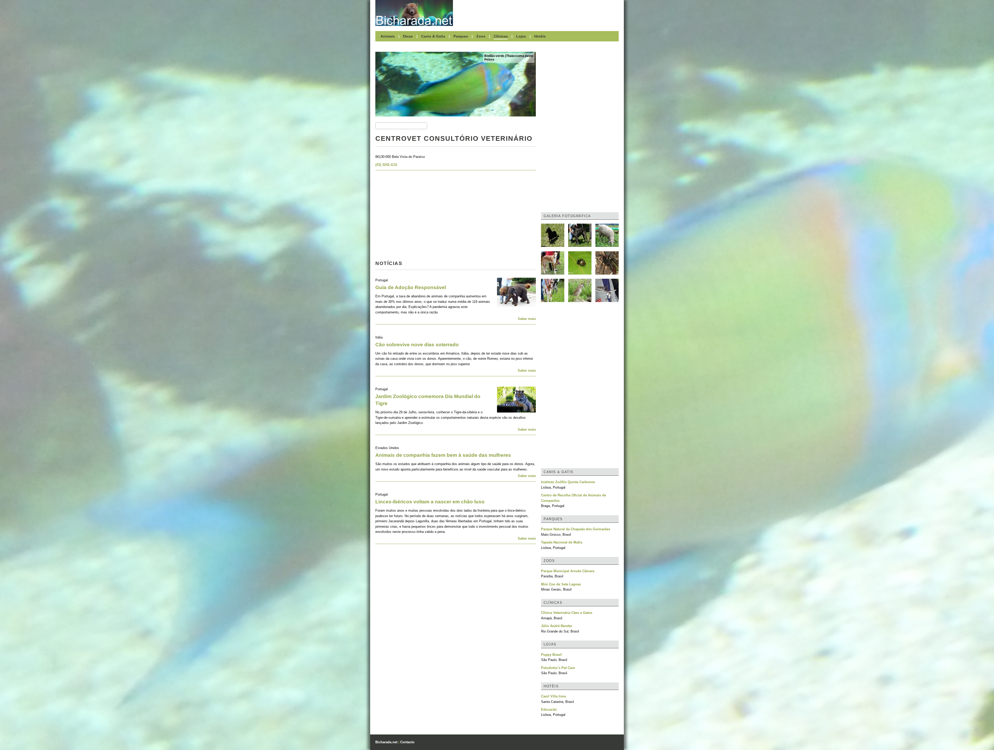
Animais (388, 36)
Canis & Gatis (433, 36)
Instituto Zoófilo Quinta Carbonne (568, 482)
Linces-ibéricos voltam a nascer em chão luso (430, 501)
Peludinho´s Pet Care (558, 668)
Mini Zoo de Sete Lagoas (561, 584)
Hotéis (540, 36)
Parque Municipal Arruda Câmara (567, 571)
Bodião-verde (508, 55)
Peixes (489, 59)
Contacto (407, 742)
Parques (461, 36)
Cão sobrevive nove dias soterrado (417, 344)
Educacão (549, 709)
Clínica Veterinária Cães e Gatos (566, 613)
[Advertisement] (538, 13)
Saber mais (527, 319)
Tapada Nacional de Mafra (561, 542)
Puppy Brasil (551, 655)
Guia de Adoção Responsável (410, 287)
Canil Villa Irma (553, 696)
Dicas (408, 36)
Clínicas (501, 36)
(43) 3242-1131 (386, 165)
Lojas (521, 36)
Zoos (480, 36)
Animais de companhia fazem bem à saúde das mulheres (443, 455)
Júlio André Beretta (556, 626)
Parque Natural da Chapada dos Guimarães (575, 529)
